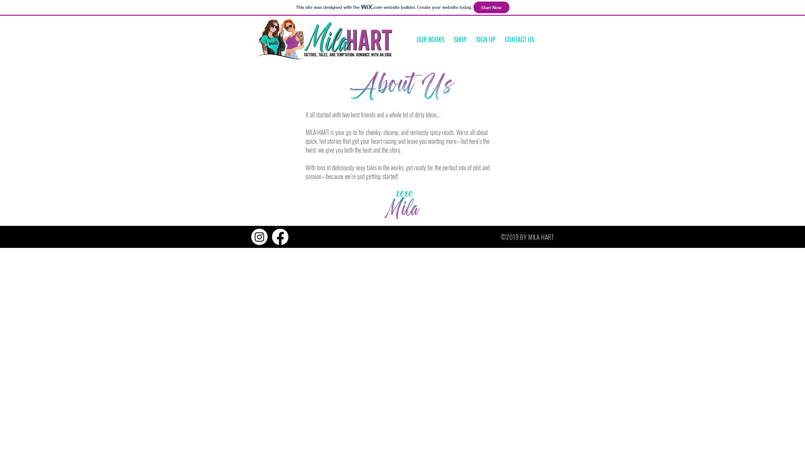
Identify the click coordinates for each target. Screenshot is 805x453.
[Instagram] (259, 237)
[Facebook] (280, 237)
